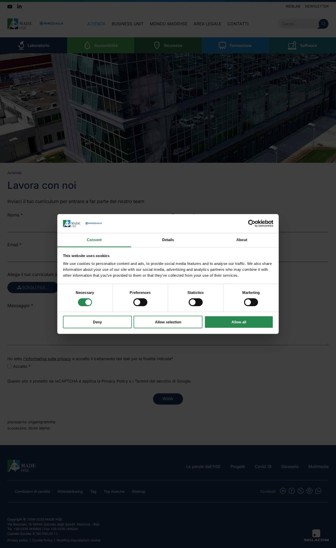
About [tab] (241, 240)
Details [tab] (168, 240)
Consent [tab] (94, 240)
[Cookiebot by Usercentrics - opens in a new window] (251, 223)
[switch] (140, 302)
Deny (97, 322)
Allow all (238, 322)
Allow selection (168, 322)
